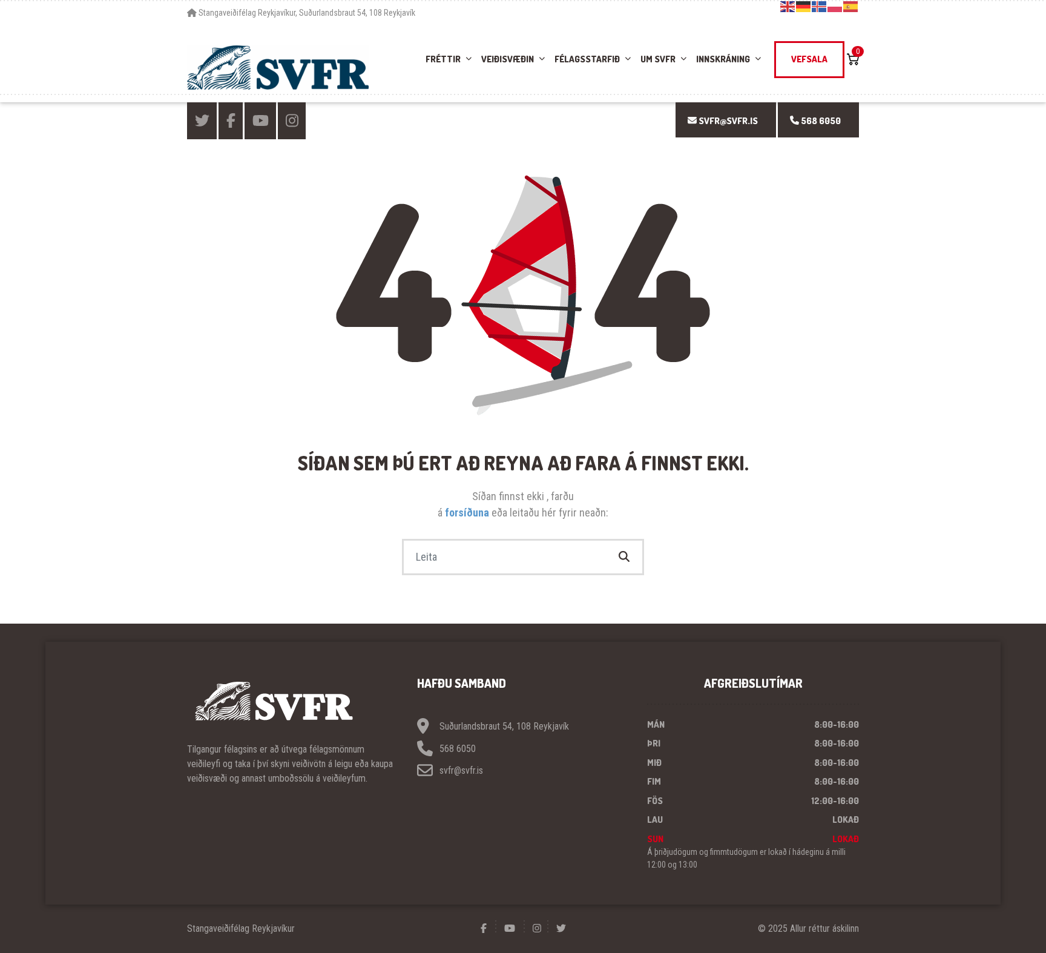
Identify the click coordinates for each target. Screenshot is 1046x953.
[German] (804, 6)
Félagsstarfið (587, 59)
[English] (788, 6)
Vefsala (809, 59)
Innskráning (723, 59)
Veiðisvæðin (507, 59)
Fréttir (443, 59)
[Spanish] (851, 6)
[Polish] (835, 6)
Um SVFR (658, 59)
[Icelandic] (819, 6)
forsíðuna (468, 512)
